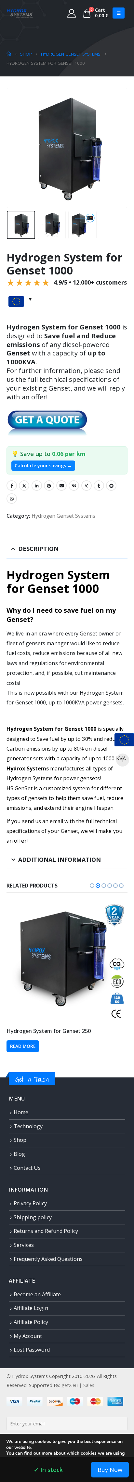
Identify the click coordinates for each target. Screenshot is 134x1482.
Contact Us (27, 1167)
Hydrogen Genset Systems (63, 516)
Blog (19, 1153)
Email (61, 485)
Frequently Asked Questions (48, 1258)
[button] (119, 13)
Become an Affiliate (37, 1294)
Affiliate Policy (31, 1322)
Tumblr (99, 485)
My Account (28, 1336)
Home (21, 1112)
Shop (20, 1139)
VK (74, 485)
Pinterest (49, 485)
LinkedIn (37, 485)
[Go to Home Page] (9, 54)
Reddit (111, 485)
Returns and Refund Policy (46, 1231)
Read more (22, 1046)
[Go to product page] (67, 961)
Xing (86, 485)
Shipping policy (33, 1217)
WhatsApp (12, 498)
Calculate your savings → (43, 465)
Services (24, 1244)
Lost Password (32, 1349)
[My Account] (72, 13)
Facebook (12, 485)
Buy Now (110, 1470)
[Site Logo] (20, 13)
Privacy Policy (30, 1203)
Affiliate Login (31, 1308)
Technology (28, 1126)
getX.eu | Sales (77, 1385)
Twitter (24, 485)
